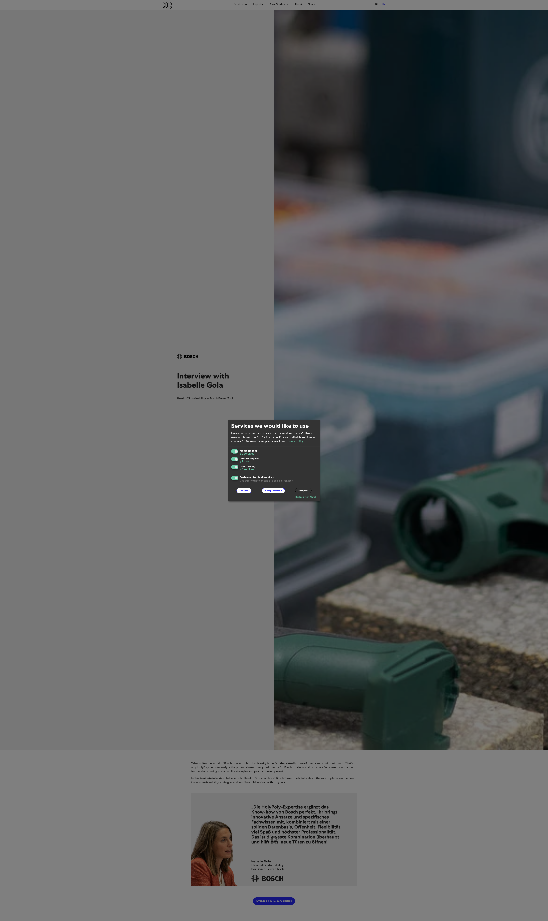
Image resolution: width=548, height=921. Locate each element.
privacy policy (294, 441)
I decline (243, 490)
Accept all (303, 490)
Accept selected (273, 490)
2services (247, 453)
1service (246, 461)
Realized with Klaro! (305, 497)
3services (247, 469)
